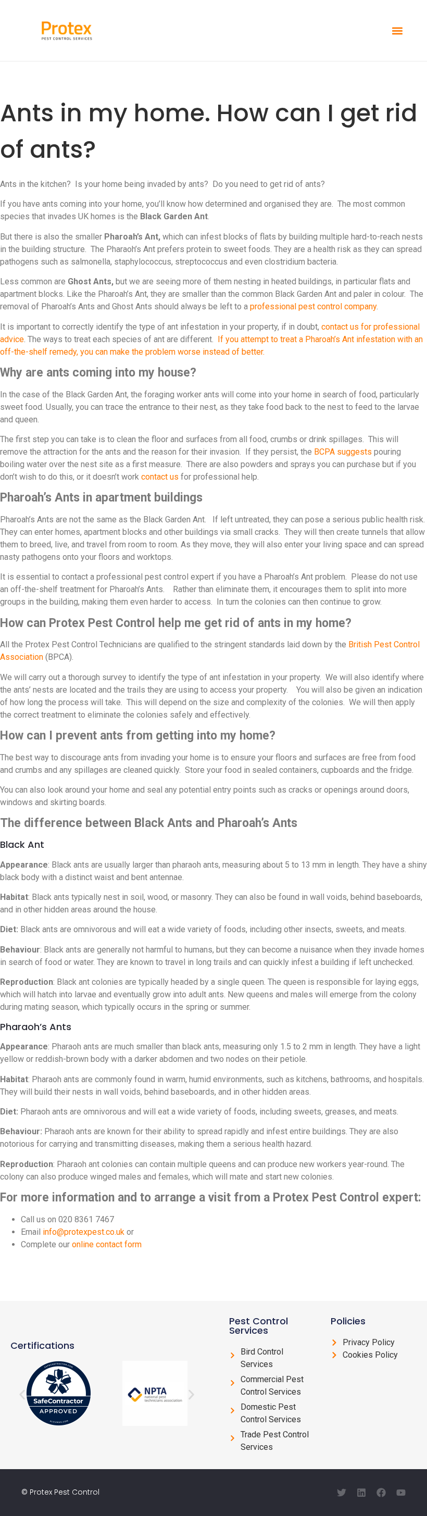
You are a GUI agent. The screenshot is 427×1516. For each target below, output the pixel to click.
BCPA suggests (343, 452)
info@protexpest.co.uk (83, 1232)
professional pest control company (313, 306)
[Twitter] (341, 1492)
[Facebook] (381, 1492)
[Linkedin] (361, 1492)
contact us (160, 477)
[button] (397, 30)
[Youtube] (401, 1492)
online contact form (107, 1244)
